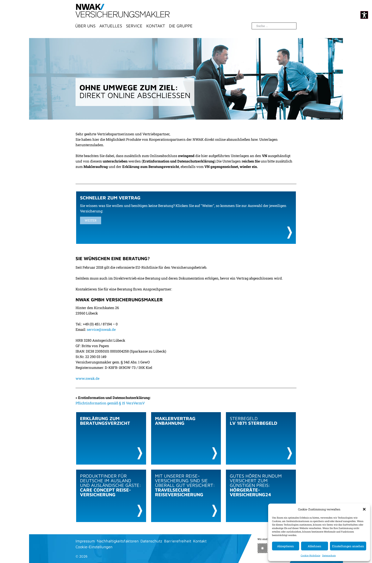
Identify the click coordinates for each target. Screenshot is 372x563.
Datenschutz (329, 555)
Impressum (85, 541)
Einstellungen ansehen (348, 546)
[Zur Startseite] (123, 10)
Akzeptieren (285, 546)
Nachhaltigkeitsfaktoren (118, 541)
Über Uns (85, 25)
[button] (364, 509)
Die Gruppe (181, 25)
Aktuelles (110, 25)
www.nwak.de (87, 378)
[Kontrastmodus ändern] (364, 15)
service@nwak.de (101, 329)
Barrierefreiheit (177, 541)
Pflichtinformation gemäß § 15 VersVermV (110, 403)
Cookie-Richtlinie (310, 555)
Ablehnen (314, 546)
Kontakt (155, 25)
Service (134, 25)
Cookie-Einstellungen (94, 547)
